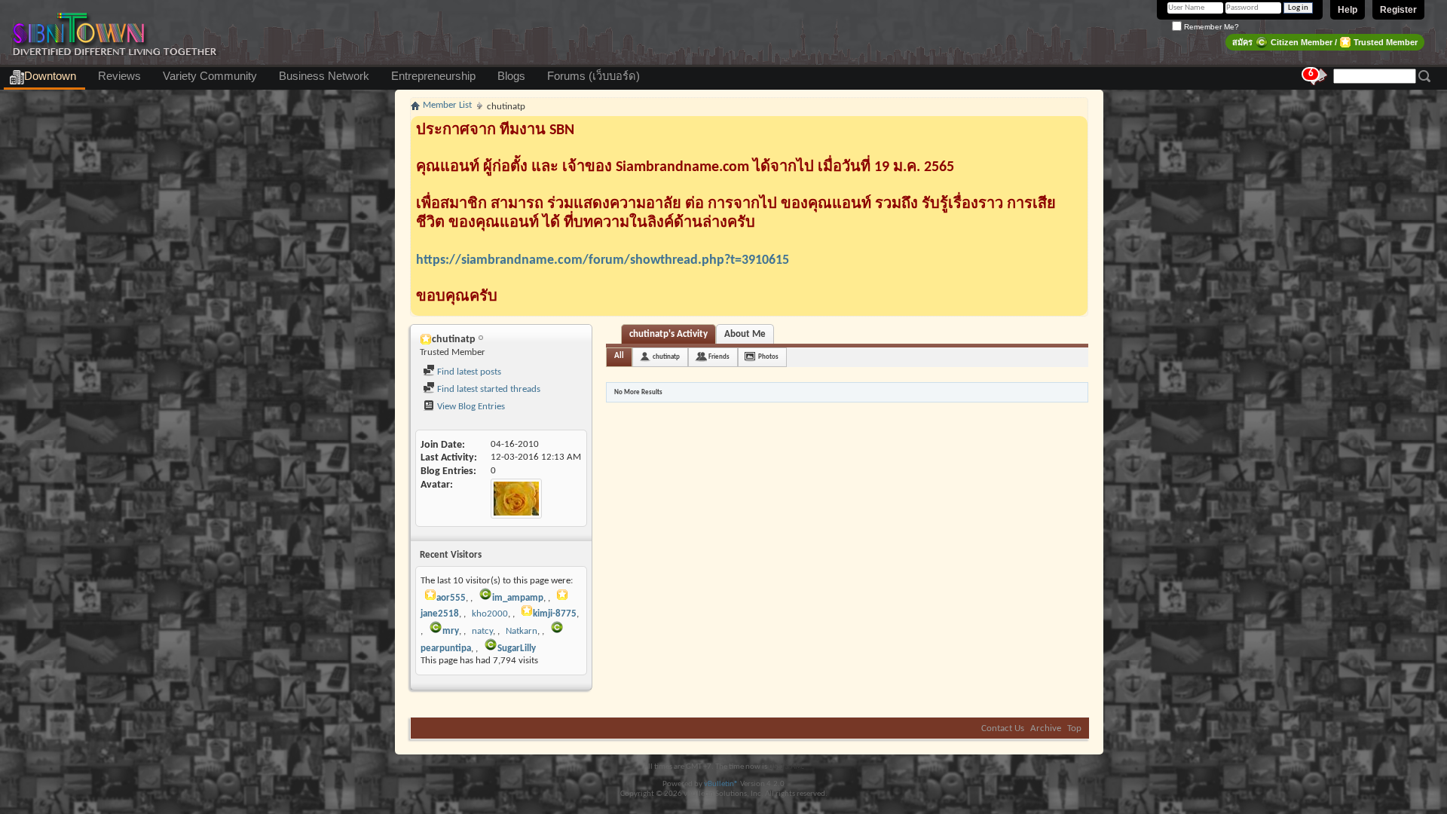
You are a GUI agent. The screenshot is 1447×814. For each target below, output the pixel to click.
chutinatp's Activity (668, 334)
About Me (745, 334)
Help (1347, 10)
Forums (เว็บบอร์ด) (593, 76)
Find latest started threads (487, 389)
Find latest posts (468, 372)
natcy (482, 631)
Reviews (119, 76)
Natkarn (521, 631)
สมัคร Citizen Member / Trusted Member (1325, 42)
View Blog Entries (470, 407)
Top (1074, 728)
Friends (719, 356)
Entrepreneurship (433, 76)
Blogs (511, 76)
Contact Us (1002, 728)
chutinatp (666, 356)
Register (1398, 10)
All (619, 356)
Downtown (50, 76)
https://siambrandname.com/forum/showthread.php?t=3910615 (602, 260)
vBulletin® (721, 784)
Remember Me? (1210, 27)
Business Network (324, 76)
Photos (768, 356)
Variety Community (210, 76)
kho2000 (490, 614)
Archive (1045, 728)
